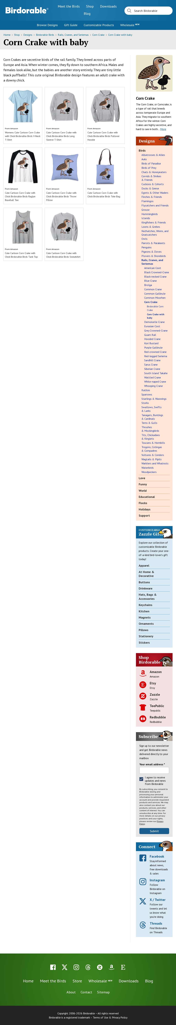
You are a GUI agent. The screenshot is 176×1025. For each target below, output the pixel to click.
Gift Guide (70, 25)
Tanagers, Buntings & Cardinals (152, 416)
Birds (142, 150)
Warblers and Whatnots (154, 463)
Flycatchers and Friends (155, 205)
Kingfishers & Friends (153, 222)
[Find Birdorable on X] (64, 967)
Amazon (14, 128)
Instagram (157, 880)
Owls (144, 238)
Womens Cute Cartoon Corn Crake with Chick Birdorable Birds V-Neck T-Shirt (22, 136)
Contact (86, 992)
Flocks (143, 503)
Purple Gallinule (153, 347)
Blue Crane (150, 280)
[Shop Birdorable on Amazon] (111, 967)
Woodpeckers (149, 472)
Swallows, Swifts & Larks (151, 408)
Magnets (145, 617)
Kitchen (144, 611)
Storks (145, 403)
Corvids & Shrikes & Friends (151, 177)
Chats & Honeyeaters (154, 172)
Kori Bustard (151, 343)
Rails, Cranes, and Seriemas (73, 34)
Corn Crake (98, 34)
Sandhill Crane (152, 360)
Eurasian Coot (152, 326)
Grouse (145, 209)
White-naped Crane (155, 381)
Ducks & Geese (150, 188)
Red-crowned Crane (155, 352)
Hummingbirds (149, 214)
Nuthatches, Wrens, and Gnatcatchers (154, 232)
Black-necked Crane (155, 276)
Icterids (145, 218)
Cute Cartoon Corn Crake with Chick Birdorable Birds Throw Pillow (61, 196)
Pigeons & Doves (151, 251)
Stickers (144, 642)
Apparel (144, 565)
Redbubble (158, 717)
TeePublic (157, 706)
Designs (28, 34)
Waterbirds (147, 467)
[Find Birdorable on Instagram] (76, 967)
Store (77, 981)
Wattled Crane (152, 377)
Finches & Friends (151, 197)
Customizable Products (99, 25)
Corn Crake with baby (120, 34)
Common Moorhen (155, 297)
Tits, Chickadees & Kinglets (150, 436)
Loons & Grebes (150, 226)
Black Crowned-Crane (156, 272)
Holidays (144, 509)
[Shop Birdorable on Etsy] (123, 967)
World (143, 491)
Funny (143, 484)
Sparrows (146, 394)
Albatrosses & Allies (153, 155)
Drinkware (145, 588)
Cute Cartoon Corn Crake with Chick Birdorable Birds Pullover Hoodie (103, 136)
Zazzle (155, 694)
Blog (87, 13)
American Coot (152, 268)
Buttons (144, 582)
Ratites (145, 390)
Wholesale (129, 25)
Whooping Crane (153, 386)
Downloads (108, 6)
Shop (90, 6)
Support (144, 515)
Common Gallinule (155, 293)
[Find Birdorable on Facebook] (53, 967)
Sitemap (103, 992)
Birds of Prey (148, 167)
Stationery (146, 636)
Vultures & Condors (152, 455)
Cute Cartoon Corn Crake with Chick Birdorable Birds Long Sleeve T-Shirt (61, 136)
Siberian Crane (152, 369)
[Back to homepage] (27, 10)
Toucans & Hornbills (153, 442)
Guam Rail (150, 335)
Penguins (146, 247)
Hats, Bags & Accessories (148, 596)
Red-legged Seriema (155, 356)
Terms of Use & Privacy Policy (110, 1017)
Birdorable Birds (45, 34)
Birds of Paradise (151, 163)
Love (142, 478)
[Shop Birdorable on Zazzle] (99, 967)
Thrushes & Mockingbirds (150, 428)
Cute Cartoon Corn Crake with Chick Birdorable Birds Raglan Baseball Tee (20, 196)
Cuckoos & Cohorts (152, 184)
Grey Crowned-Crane (156, 330)
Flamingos (147, 201)
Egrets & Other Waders (154, 192)
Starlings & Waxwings (154, 398)
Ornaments (146, 624)
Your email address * (152, 764)
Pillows (143, 630)
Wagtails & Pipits (151, 459)
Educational (147, 497)
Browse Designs (47, 25)
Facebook (157, 856)
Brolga (148, 285)
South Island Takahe (156, 373)
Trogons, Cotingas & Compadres (151, 448)
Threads (156, 923)
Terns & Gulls (149, 423)
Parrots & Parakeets (153, 243)
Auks (144, 159)
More (163, 129)
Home (7, 34)
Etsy (153, 683)
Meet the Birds (69, 6)
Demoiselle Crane (154, 322)
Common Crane (153, 289)
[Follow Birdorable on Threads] (88, 967)
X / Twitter (158, 899)
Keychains (145, 605)
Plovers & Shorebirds (153, 256)
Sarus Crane (151, 364)
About (71, 992)
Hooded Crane (152, 339)
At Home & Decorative (146, 574)
